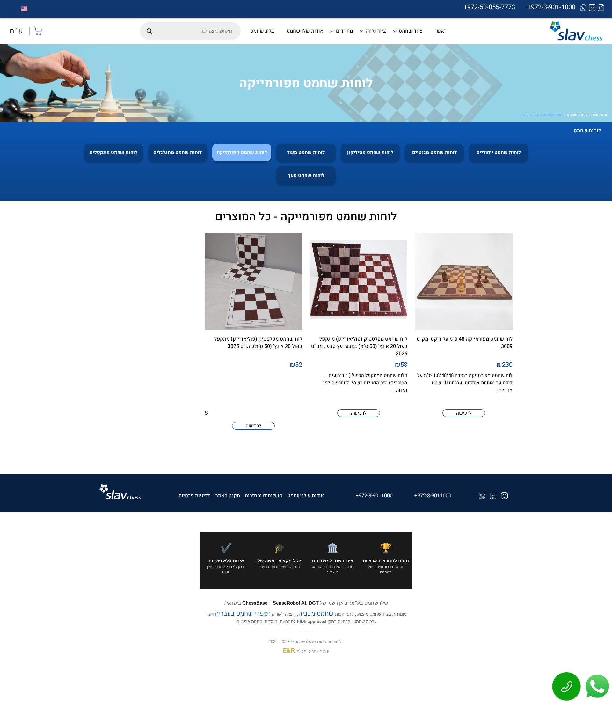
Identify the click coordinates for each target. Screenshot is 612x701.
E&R (289, 650)
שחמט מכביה (316, 613)
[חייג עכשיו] (566, 686)
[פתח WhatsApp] (596, 686)
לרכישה (464, 413)
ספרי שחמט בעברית (241, 613)
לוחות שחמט (577, 114)
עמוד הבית (599, 114)
